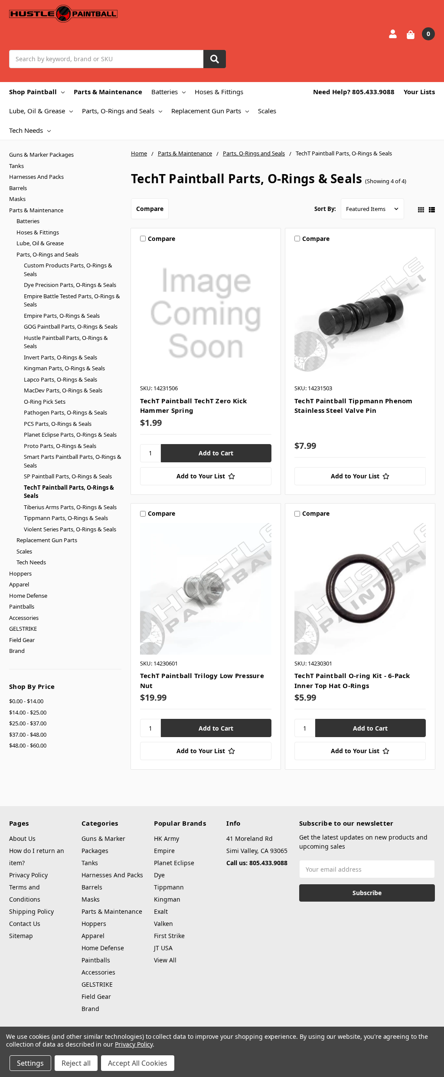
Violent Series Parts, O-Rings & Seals (70, 529)
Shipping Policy (31, 911)
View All (165, 960)
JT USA (163, 948)
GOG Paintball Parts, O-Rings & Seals (71, 326)
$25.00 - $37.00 (27, 723)
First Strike (169, 936)
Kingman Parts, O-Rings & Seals (64, 368)
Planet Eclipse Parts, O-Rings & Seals (70, 434)
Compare (149, 208)
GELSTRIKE (23, 628)
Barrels (18, 188)
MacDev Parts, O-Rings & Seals (63, 390)
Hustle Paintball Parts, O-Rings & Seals (66, 342)
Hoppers (20, 573)
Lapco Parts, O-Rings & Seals (60, 379)
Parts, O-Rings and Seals (118, 110)
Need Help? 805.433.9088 (354, 91)
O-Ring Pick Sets (44, 401)
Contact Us (24, 923)
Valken (163, 923)
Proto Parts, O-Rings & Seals (60, 446)
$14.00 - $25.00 (27, 712)
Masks (17, 199)
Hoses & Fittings (219, 91)
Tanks (16, 166)
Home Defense (28, 595)
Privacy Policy (28, 875)
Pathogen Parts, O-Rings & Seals (65, 412)
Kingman (167, 899)
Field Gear (22, 640)
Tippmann (169, 887)
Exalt (161, 911)
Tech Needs (26, 130)
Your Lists (419, 91)
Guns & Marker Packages (41, 154)
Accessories (24, 618)
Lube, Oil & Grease (37, 110)
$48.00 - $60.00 (27, 745)
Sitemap (21, 936)
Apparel (19, 584)
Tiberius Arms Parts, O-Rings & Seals (70, 507)
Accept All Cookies (137, 1063)
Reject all (76, 1063)
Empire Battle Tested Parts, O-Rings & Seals (72, 300)
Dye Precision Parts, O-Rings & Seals (70, 285)
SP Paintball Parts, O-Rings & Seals (68, 476)
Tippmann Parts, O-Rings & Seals (66, 518)
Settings (30, 1063)
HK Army (166, 838)
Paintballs (21, 606)
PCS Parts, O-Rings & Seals (57, 424)
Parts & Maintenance (108, 91)
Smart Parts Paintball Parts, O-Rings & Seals (72, 461)
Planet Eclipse (174, 863)
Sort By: (325, 209)
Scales (267, 110)
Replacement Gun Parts (206, 110)
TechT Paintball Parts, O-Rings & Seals (69, 492)
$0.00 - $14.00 (26, 701)
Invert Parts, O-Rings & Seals (60, 357)
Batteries (164, 91)
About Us (22, 838)
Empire (164, 850)
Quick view (205, 313)
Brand (17, 651)
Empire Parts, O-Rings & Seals (62, 315)
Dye (159, 875)
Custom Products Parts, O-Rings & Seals (68, 269)
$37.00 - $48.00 (27, 734)
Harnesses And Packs (36, 177)
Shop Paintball (33, 91)
